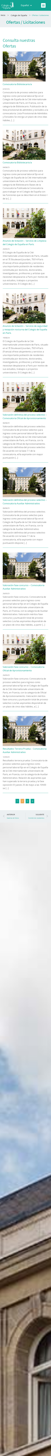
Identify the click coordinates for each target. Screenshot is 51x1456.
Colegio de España (19, 15)
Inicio (3, 15)
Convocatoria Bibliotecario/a (17, 84)
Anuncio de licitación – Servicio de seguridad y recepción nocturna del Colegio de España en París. (25, 329)
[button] (43, 5)
